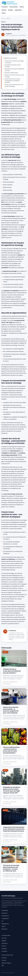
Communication (13, 7)
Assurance (4, 943)
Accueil (3, 18)
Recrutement (5, 916)
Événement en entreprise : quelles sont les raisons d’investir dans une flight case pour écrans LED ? (12, 790)
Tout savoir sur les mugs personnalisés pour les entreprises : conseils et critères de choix (11, 868)
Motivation (4, 913)
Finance (22, 7)
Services (4, 938)
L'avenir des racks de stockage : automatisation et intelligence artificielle (12, 80)
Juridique (10, 10)
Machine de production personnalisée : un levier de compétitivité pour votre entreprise (10, 710)
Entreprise (5, 7)
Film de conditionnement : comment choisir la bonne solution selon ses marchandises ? (11, 750)
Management (5, 924)
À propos (11, 639)
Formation (4, 951)
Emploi (3, 13)
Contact (4, 960)
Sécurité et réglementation (11, 72)
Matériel (4, 10)
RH (2, 921)
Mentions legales (6, 963)
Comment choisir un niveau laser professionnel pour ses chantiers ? (12, 671)
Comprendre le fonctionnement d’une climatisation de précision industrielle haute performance (14, 829)
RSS (3, 965)
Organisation (18, 10)
